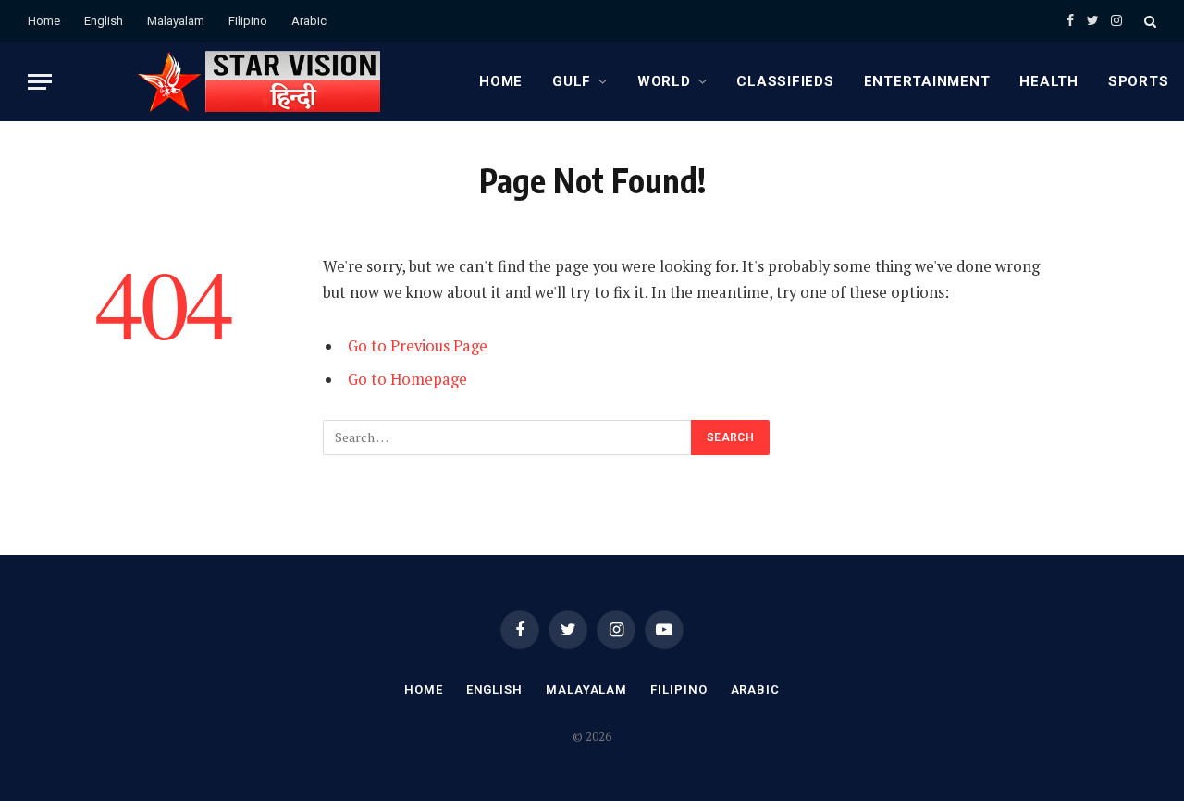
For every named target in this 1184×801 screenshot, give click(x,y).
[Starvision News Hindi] (258, 81)
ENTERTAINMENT (927, 81)
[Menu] (40, 82)
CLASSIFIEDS (784, 81)
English (103, 21)
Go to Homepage (407, 379)
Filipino (247, 21)
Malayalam (175, 21)
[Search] (1148, 21)
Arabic (309, 21)
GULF (571, 81)
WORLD (664, 81)
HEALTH (1049, 81)
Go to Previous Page (417, 346)
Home (44, 21)
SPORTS (1138, 81)
